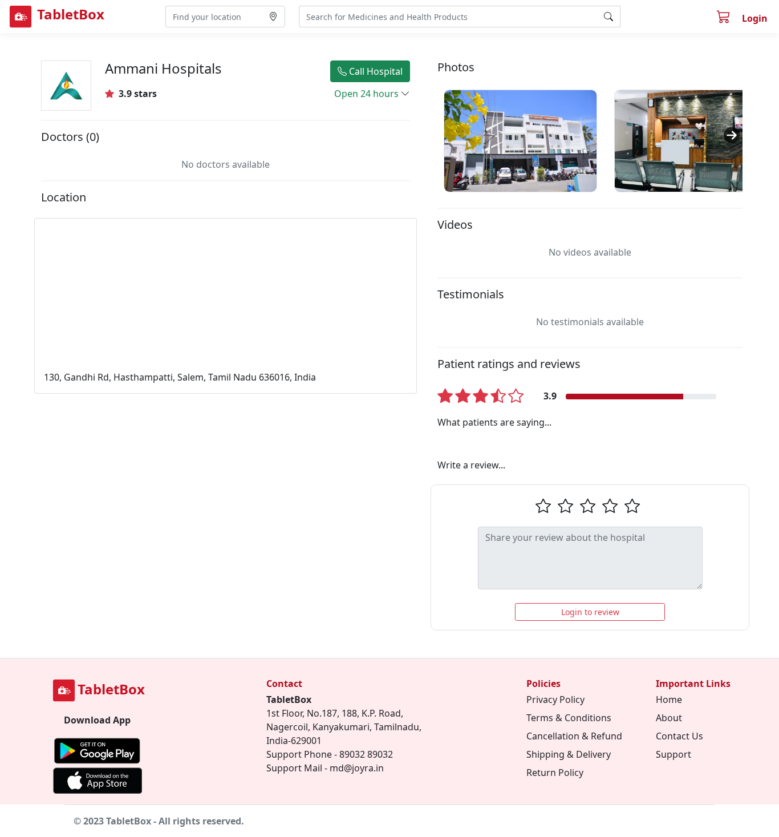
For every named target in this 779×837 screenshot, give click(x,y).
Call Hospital (375, 71)
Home (669, 699)
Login (755, 18)
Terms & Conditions (568, 717)
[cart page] (725, 18)
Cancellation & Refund (574, 736)
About (669, 717)
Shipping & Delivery (568, 754)
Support (673, 754)
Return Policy (554, 772)
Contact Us (679, 736)
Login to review (590, 611)
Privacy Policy (555, 699)
